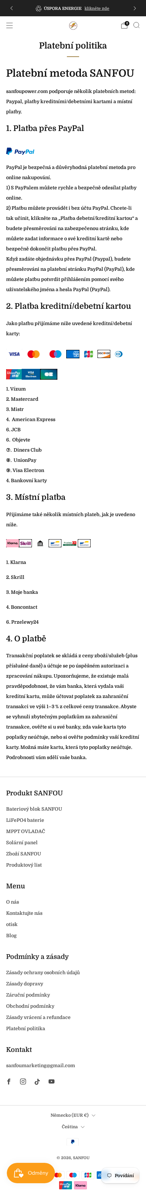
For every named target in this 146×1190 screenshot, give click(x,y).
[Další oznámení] (135, 8)
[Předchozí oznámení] (11, 8)
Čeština (70, 1127)
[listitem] (73, 8)
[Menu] (9, 25)
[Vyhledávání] (136, 25)
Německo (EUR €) (70, 1115)
